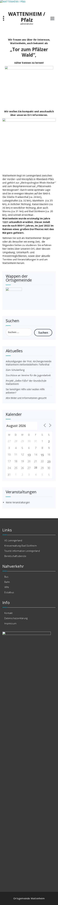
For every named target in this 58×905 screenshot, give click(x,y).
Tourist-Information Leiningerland (22, 550)
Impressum (10, 623)
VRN (6, 587)
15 (42, 455)
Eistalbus (9, 592)
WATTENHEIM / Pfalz (26, 17)
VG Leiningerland (13, 540)
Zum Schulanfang (15, 369)
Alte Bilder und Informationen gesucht (26, 397)
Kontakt (8, 613)
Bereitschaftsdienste (15, 556)
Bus (6, 576)
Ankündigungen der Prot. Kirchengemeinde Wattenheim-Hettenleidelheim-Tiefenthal (28, 363)
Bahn (7, 581)
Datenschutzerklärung (16, 618)
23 (48, 462)
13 (29, 455)
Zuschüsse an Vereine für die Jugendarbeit (28, 375)
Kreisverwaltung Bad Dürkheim (20, 545)
